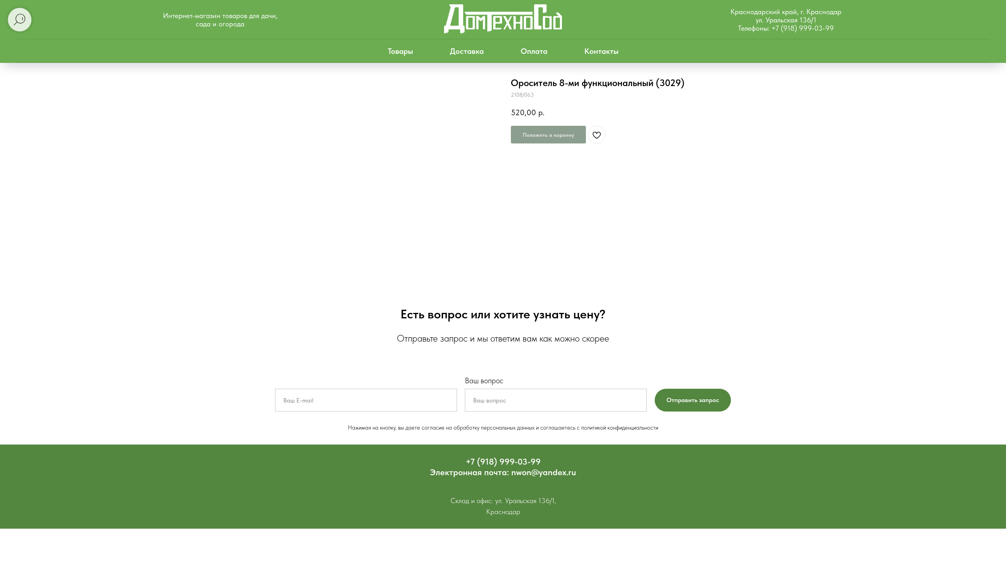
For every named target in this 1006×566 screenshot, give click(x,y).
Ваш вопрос (484, 380)
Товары (400, 51)
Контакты (601, 51)
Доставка (467, 51)
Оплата (534, 51)
